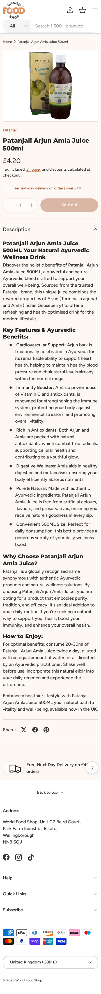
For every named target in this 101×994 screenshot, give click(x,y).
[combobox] (50, 26)
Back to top (47, 792)
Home (7, 41)
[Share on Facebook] (35, 729)
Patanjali (10, 130)
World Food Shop (28, 980)
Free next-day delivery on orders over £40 (46, 188)
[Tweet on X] (23, 729)
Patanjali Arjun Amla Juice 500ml (42, 41)
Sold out (69, 204)
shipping (33, 169)
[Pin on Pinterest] (46, 729)
